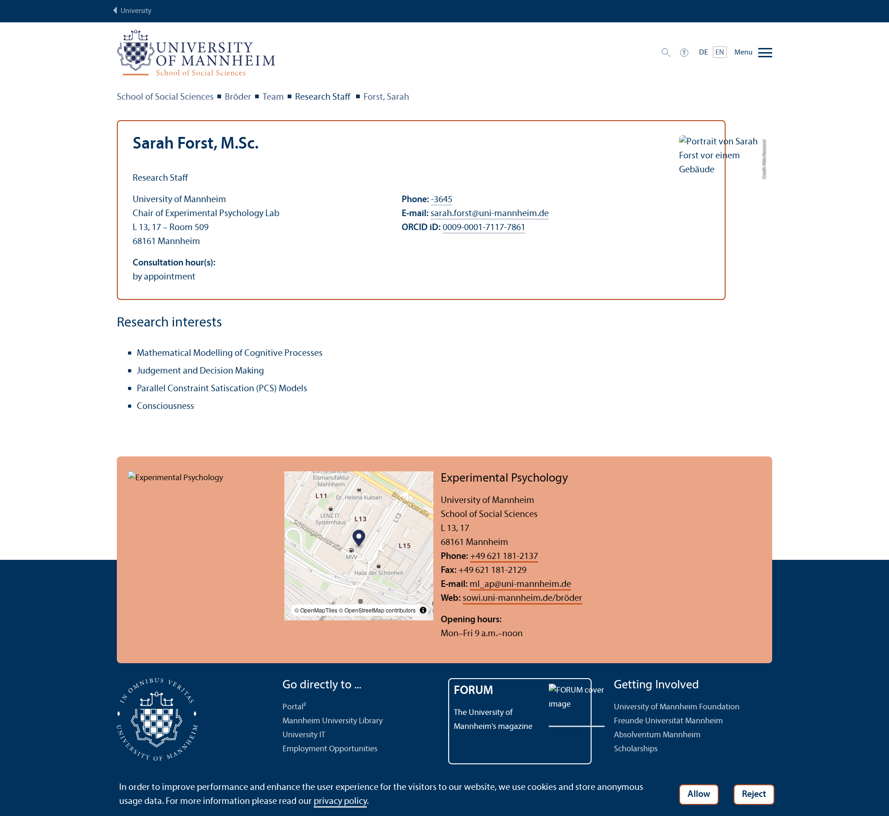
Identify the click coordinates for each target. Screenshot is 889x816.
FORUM (473, 691)
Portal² (294, 707)
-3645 (441, 199)
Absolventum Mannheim (657, 735)
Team (273, 97)
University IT (304, 735)
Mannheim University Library (333, 721)
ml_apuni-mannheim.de (520, 584)
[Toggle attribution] (423, 610)
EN (719, 52)
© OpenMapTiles (316, 610)
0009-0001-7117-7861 (484, 227)
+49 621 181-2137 (504, 556)
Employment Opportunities (330, 749)
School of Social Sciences (165, 97)
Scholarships (636, 749)
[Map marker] (359, 539)
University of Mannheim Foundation (677, 707)
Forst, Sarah (386, 97)
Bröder (238, 97)
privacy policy (340, 801)
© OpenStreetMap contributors (377, 610)
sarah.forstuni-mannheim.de (490, 213)
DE (703, 52)
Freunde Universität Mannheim (668, 721)
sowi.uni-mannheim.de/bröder (522, 598)
